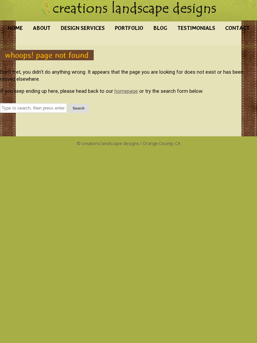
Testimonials (196, 28)
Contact (237, 28)
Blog (160, 28)
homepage (126, 91)
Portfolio (129, 28)
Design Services (83, 28)
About (42, 28)
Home (15, 28)
